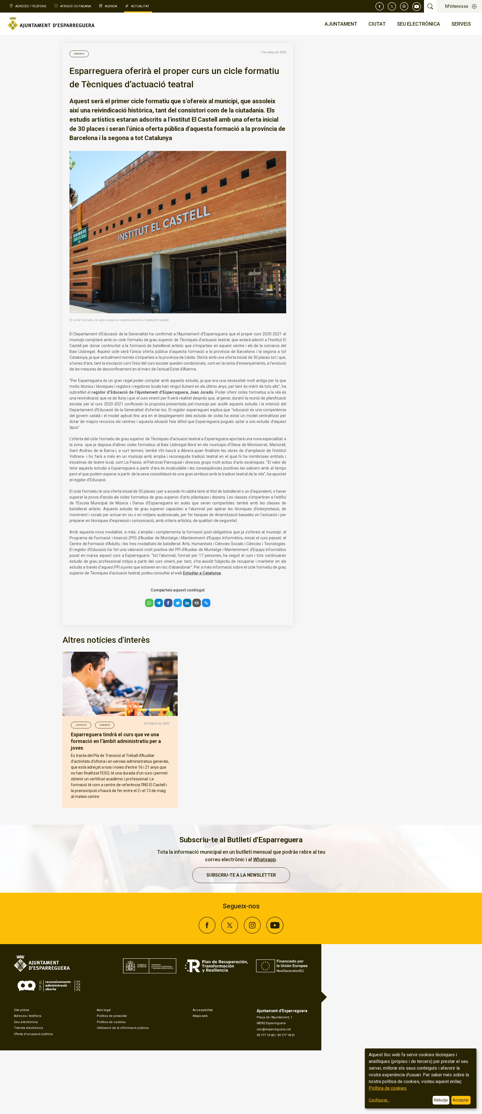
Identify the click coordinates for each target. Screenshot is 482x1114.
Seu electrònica (26, 1022)
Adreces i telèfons (27, 1016)
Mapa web (200, 1016)
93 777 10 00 (265, 1035)
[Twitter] (392, 6)
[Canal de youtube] (416, 6)
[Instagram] (404, 6)
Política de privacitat (112, 1016)
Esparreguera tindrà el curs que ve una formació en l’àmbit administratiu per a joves (116, 741)
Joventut (81, 725)
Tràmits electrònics (28, 1028)
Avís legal (104, 1010)
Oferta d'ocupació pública (33, 1034)
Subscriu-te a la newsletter (241, 875)
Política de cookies (111, 1022)
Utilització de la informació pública (123, 1028)
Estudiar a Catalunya (202, 573)
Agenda (111, 6)
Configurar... (379, 1100)
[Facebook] (379, 6)
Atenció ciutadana (75, 6)
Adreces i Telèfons (30, 6)
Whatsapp (264, 859)
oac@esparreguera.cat (274, 1029)
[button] (149, 603)
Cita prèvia (21, 1010)
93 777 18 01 (286, 1035)
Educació (79, 53)
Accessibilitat (203, 1010)
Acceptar (461, 1100)
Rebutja (441, 1100)
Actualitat (140, 6)
